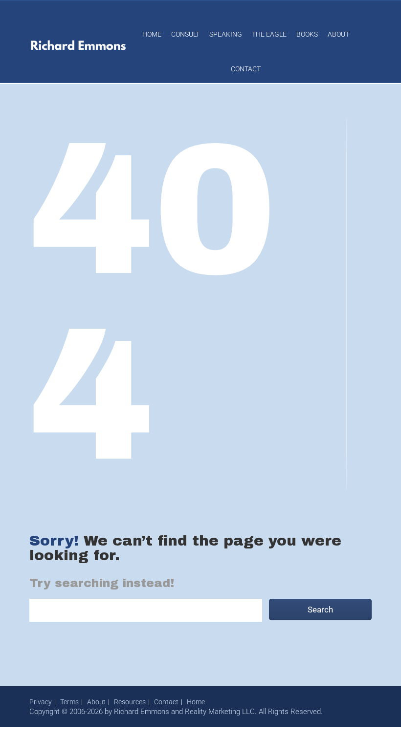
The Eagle (269, 34)
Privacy (40, 702)
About (338, 34)
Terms (69, 702)
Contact (246, 69)
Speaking (225, 34)
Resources (130, 702)
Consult (185, 34)
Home (151, 34)
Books (307, 34)
